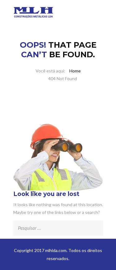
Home (75, 70)
